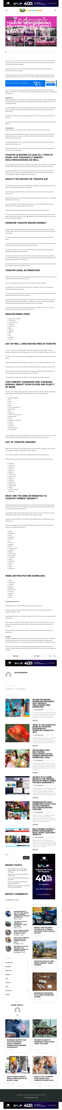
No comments (36, 38)
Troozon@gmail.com (31, 1097)
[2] (8, 923)
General (8, 974)
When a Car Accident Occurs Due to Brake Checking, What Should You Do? (44, 930)
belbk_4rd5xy (17, 1005)
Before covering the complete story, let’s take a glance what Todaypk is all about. (25, 60)
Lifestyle (8, 982)
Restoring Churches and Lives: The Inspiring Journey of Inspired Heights (18, 886)
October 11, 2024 (18, 935)
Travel (7, 994)
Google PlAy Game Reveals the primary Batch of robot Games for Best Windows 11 (44, 780)
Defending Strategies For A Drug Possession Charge (44, 995)
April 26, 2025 (18, 927)
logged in (14, 688)
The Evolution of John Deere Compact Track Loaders (44, 963)
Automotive (9, 962)
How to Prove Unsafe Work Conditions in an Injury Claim (18, 878)
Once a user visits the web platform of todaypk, (17, 90)
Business (8, 966)
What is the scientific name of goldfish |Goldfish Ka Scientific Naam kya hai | (44, 728)
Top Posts (10, 18)
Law (6, 978)
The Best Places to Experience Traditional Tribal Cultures (18, 875)
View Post (35, 720)
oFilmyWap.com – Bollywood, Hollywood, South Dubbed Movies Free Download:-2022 (43, 754)
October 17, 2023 (18, 943)
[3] (8, 932)
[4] (8, 940)
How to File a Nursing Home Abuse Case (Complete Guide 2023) (18, 882)
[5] (8, 948)
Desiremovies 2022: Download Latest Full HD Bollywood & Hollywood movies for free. (44, 806)
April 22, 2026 (18, 919)
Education (8, 970)
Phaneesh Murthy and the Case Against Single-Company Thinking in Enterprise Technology (17, 870)
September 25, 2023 (19, 952)
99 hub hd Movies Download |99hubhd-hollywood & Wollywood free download (44, 703)
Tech (6, 986)
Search (7, 854)
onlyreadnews (16, 37)
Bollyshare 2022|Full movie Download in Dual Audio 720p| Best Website (44, 832)
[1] (8, 913)
